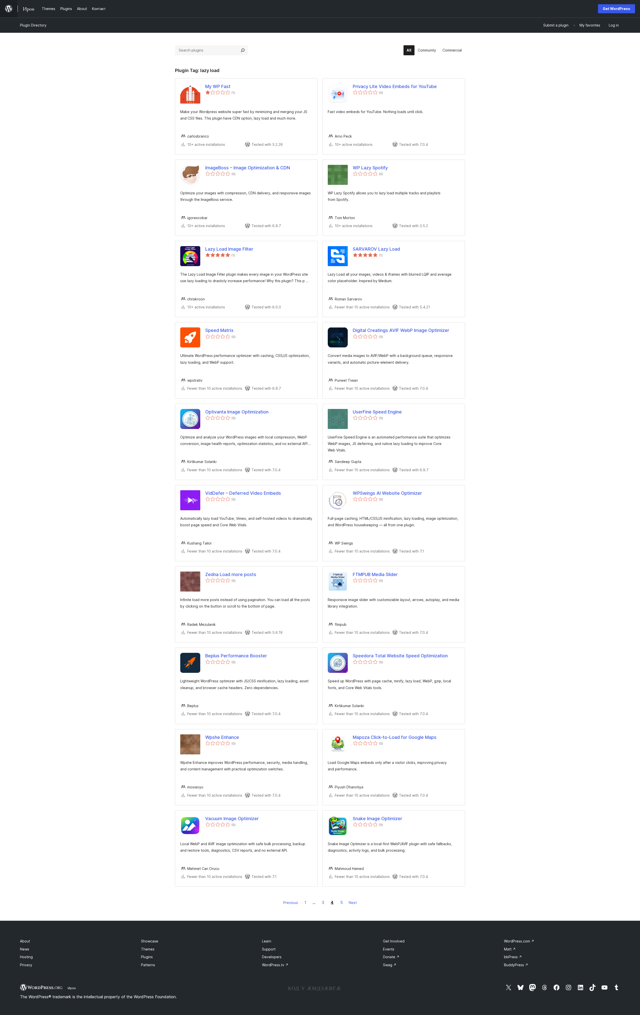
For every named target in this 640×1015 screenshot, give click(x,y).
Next (353, 902)
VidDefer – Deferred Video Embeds (243, 493)
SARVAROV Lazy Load (376, 249)
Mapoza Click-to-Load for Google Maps (394, 737)
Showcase (149, 941)
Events (388, 949)
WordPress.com (519, 941)
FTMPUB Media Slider (375, 574)
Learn (266, 941)
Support (269, 949)
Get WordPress (616, 9)
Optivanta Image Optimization (236, 411)
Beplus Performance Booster (236, 655)
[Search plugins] (243, 50)
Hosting (26, 957)
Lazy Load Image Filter (229, 249)
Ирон (72, 988)
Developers (272, 957)
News (24, 949)
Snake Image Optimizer (377, 818)
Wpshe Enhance (222, 737)
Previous (290, 902)
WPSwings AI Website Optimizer (387, 493)
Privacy (26, 965)
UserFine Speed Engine (377, 411)
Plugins (147, 957)
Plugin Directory (33, 25)
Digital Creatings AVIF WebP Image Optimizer (401, 330)
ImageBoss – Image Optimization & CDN (247, 167)
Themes (147, 949)
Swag (389, 965)
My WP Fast (217, 86)
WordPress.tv (275, 965)
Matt (510, 949)
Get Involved (393, 941)
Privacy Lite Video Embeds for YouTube (395, 86)
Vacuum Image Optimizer (232, 818)
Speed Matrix (219, 330)
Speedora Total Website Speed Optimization (400, 655)
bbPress (513, 957)
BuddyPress (516, 965)
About (25, 941)
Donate (391, 957)
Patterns (148, 965)
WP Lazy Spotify (370, 167)
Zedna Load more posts (230, 574)
